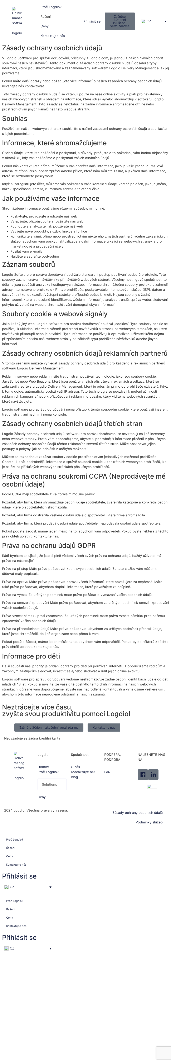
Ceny (44, 26)
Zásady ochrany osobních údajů (137, 812)
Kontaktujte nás (52, 36)
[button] (52, 784)
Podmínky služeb (149, 822)
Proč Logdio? (51, 7)
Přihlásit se (19, 876)
